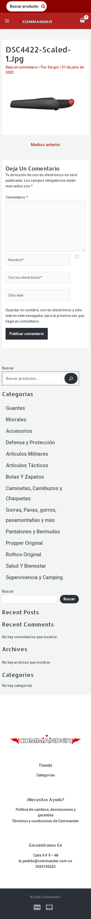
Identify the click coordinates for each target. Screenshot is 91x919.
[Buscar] (71, 378)
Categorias (45, 775)
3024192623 (45, 867)
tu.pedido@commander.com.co (45, 861)
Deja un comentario (22, 67)
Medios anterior (45, 144)
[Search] (43, 6)
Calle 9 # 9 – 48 (45, 855)
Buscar (8, 368)
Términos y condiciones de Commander (45, 821)
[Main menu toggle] (7, 21)
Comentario (17, 197)
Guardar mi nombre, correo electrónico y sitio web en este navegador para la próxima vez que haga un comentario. (45, 316)
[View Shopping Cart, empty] (82, 20)
